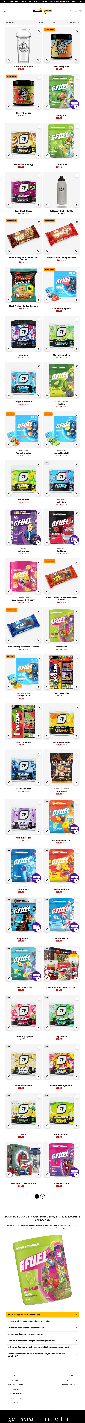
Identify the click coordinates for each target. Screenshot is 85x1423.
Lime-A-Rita (60, 655)
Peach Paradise (23, 465)
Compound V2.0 (23, 942)
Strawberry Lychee (23, 1039)
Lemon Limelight (60, 465)
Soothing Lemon (60, 1135)
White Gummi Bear (23, 1087)
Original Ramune (23, 414)
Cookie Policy (15, 1398)
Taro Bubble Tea (23, 843)
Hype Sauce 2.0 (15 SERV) (23, 610)
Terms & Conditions (15, 1385)
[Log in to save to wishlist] (38, 50)
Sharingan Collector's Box (23, 1183)
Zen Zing (60, 417)
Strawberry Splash (60, 323)
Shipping (15, 1380)
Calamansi (23, 511)
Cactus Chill (60, 181)
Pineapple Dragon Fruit (60, 1087)
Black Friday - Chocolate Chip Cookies (23, 273)
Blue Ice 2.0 (23, 894)
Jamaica (23, 368)
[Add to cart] (37, 78)
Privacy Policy (15, 1394)
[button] (4, 10)
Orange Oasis (23, 704)
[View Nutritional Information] (9, 78)
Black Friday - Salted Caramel (23, 320)
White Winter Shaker (23, 84)
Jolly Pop (60, 513)
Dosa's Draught (23, 795)
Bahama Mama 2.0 (60, 846)
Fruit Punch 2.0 (60, 894)
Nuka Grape (23, 561)
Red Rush (60, 561)
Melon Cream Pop (60, 368)
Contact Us (15, 1389)
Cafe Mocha (60, 798)
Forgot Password (68, 1385)
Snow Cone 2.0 (60, 942)
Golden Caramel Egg (23, 181)
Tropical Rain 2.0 (23, 991)
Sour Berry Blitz (60, 84)
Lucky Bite (60, 133)
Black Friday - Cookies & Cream (23, 655)
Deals (15, 1403)
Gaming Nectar (44, 1413)
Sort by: (41, 41)
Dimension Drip (60, 1183)
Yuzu (23, 1135)
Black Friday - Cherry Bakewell (60, 272)
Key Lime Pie (60, 1039)
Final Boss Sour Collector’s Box (60, 991)
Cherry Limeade (23, 130)
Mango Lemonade (60, 749)
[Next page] (47, 1196)
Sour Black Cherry (23, 227)
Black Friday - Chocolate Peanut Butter (60, 608)
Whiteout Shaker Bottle (60, 227)
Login (68, 1380)
